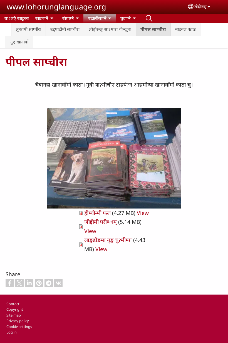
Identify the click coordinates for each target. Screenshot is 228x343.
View (143, 213)
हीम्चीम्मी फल (97, 213)
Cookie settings (19, 326)
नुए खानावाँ (19, 42)
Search (149, 18)
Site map (13, 315)
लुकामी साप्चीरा (28, 29)
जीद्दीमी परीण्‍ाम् (100, 222)
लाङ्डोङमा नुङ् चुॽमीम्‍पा (108, 240)
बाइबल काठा (185, 29)
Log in (11, 332)
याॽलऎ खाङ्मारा (16, 18)
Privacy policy (17, 320)
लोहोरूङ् (200, 6)
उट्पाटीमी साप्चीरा (65, 29)
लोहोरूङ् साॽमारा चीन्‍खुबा (110, 29)
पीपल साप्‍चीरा (153, 29)
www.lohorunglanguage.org (56, 6)
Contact (12, 303)
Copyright (14, 309)
